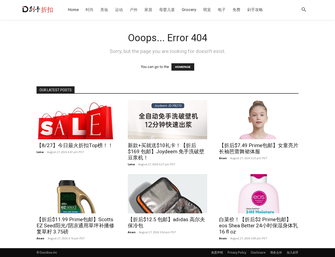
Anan (223, 158)
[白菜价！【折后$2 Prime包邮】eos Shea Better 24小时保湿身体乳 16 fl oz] (258, 193)
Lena (40, 152)
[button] (304, 10)
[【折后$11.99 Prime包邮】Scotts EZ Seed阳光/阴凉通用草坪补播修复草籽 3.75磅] (76, 193)
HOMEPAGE (183, 67)
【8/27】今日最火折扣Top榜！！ (75, 145)
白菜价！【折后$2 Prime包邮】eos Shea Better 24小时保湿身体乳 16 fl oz (258, 226)
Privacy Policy (237, 252)
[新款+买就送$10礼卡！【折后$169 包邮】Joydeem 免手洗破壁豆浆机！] (167, 119)
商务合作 (276, 252)
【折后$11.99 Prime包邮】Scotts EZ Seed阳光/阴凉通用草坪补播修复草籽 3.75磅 (75, 226)
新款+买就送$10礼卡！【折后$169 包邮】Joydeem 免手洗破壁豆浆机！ (166, 151)
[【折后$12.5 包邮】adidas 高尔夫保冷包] (167, 193)
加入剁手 (292, 252)
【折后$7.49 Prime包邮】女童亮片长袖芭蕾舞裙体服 (258, 148)
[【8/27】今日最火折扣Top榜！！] (76, 119)
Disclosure (258, 252)
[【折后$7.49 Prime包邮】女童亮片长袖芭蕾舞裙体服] (258, 119)
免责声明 (217, 252)
